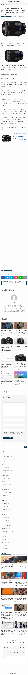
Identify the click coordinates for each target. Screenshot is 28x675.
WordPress (6, 472)
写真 (5, 514)
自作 (5, 461)
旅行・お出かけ (7, 525)
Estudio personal (14, 1)
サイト (4, 427)
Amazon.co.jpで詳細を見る (19, 139)
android (5, 495)
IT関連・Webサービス (8, 470)
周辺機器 (6, 489)
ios (4, 497)
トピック (6, 506)
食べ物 (5, 548)
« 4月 (4, 660)
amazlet (19, 136)
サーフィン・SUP (7, 528)
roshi (14, 302)
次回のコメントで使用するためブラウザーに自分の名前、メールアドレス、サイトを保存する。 (14, 433)
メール (4, 423)
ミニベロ (6, 542)
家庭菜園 (6, 517)
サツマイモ (6, 520)
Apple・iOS (7, 484)
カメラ (9, 16)
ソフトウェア (7, 492)
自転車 (5, 539)
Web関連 (6, 467)
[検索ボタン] (26, 1)
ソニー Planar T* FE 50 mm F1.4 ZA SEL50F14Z (19, 134)
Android (5, 481)
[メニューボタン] (1, 1)
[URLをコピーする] (25, 277)
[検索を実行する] (25, 447)
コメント (5, 401)
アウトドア (6, 475)
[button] (3, 277)
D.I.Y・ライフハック (8, 456)
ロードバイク (7, 545)
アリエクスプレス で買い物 (9, 459)
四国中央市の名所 (7, 533)
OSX (5, 500)
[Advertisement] (14, 207)
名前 (4, 418)
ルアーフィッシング (8, 531)
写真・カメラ (5, 16)
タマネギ (6, 522)
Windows (6, 486)
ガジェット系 (7, 478)
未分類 (5, 536)
